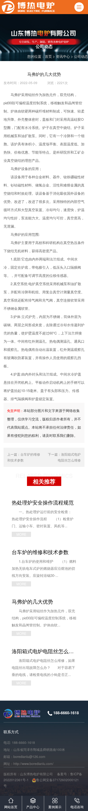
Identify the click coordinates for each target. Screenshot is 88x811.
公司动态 (81, 56)
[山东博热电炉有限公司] (29, 7)
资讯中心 (63, 56)
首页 (48, 56)
